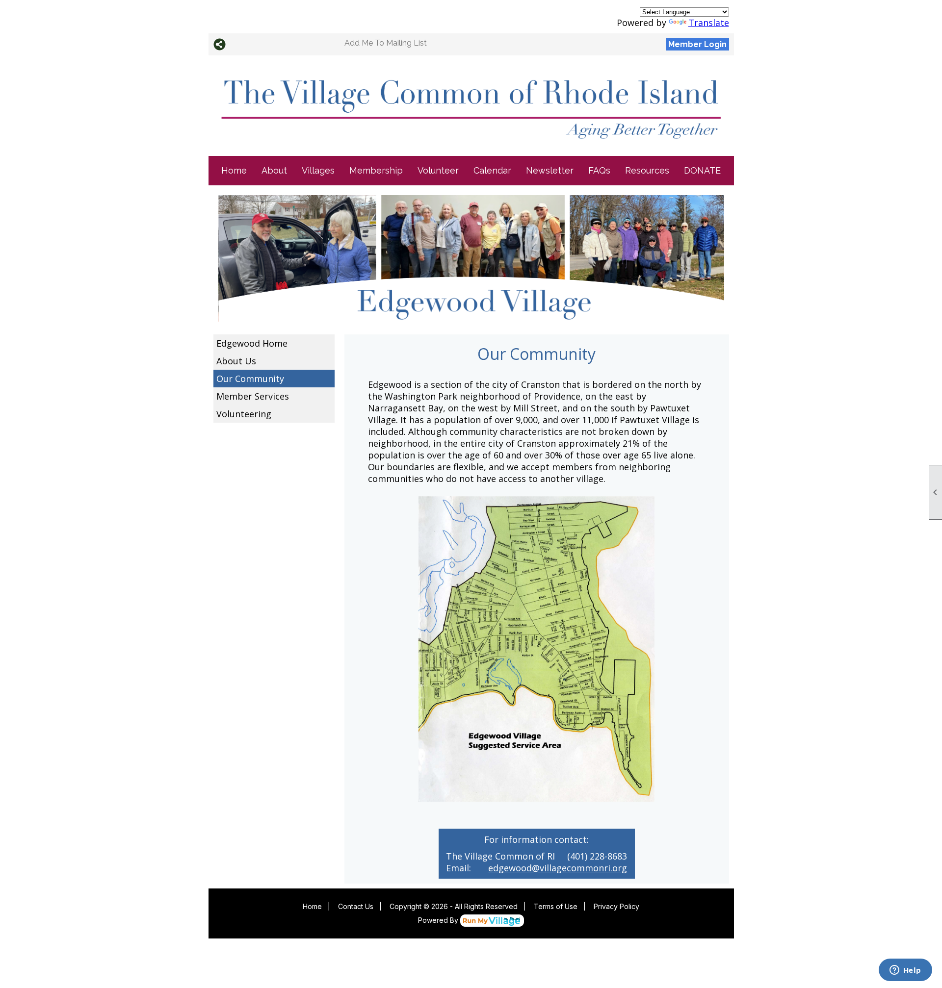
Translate (708, 22)
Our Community (250, 378)
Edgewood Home (252, 343)
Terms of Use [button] (555, 906)
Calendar (492, 170)
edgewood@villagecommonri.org (557, 868)
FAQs (599, 170)
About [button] (274, 170)
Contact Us (355, 906)
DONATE (702, 170)
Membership (376, 170)
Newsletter (550, 170)
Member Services (252, 396)
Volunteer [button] (438, 170)
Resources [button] (647, 170)
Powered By (439, 920)
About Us (236, 361)
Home (234, 170)
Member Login (697, 44)
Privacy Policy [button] (616, 906)
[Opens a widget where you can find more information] (905, 971)
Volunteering (243, 414)
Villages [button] (318, 170)
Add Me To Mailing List (385, 43)
